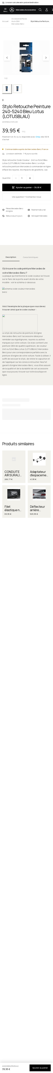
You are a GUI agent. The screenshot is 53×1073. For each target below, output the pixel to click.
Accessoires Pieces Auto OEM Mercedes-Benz (19, 21)
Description (11, 257)
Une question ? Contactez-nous (26, 197)
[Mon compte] (47, 10)
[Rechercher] (40, 10)
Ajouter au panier (40, 1067)
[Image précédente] (7, 58)
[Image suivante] (46, 58)
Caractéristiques (30, 257)
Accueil (5, 21)
